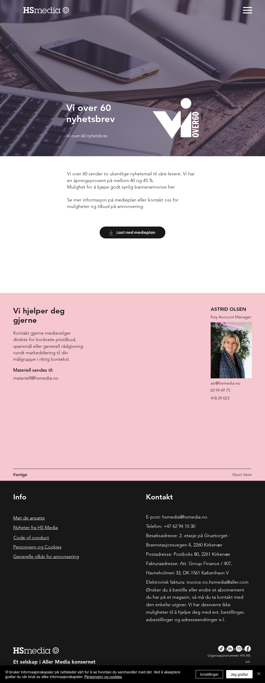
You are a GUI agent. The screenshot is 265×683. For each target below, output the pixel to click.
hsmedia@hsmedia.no (184, 517)
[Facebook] (248, 649)
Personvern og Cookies (37, 547)
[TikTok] (221, 649)
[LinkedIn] (230, 649)
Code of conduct (31, 538)
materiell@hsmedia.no (35, 378)
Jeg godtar (239, 674)
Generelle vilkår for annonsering (46, 556)
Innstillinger (209, 674)
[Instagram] (239, 649)
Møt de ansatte (29, 518)
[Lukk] (259, 674)
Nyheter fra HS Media (35, 527)
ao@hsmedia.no (225, 383)
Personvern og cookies (103, 676)
